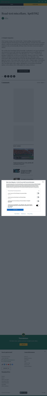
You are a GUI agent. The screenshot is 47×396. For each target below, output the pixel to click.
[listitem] (23, 190)
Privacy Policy (30, 213)
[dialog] (23, 198)
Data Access (23, 213)
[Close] (43, 182)
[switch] (37, 193)
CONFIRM (15, 209)
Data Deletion (17, 213)
